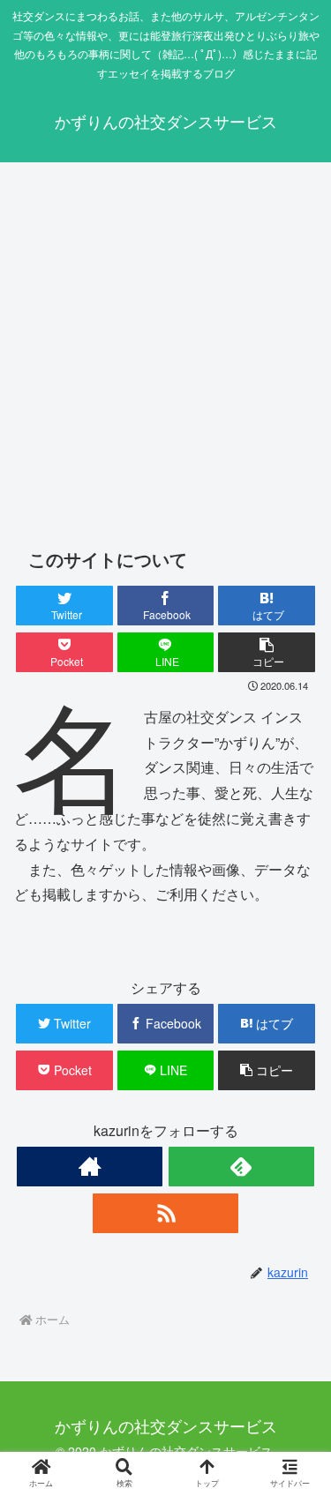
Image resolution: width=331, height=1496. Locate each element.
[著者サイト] (89, 1166)
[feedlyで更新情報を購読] (241, 1166)
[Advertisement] (165, 348)
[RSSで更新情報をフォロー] (165, 1213)
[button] (266, 652)
